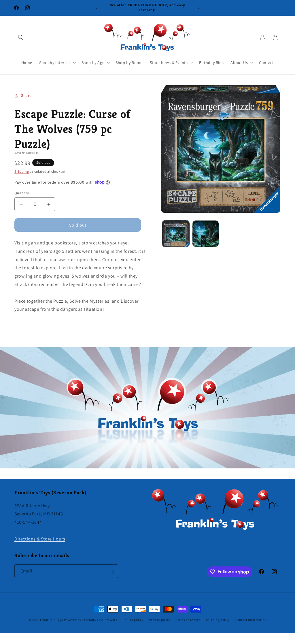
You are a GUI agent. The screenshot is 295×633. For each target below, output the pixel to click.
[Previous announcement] (96, 7)
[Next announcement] (198, 7)
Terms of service (188, 620)
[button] (20, 37)
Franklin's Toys (51, 620)
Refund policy (133, 620)
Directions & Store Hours (39, 539)
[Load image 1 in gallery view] (175, 233)
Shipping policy (218, 620)
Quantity (21, 193)
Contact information (250, 620)
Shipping (21, 171)
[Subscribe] (111, 571)
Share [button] (26, 95)
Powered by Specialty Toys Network (90, 620)
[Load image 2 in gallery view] (205, 233)
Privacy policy (159, 620)
